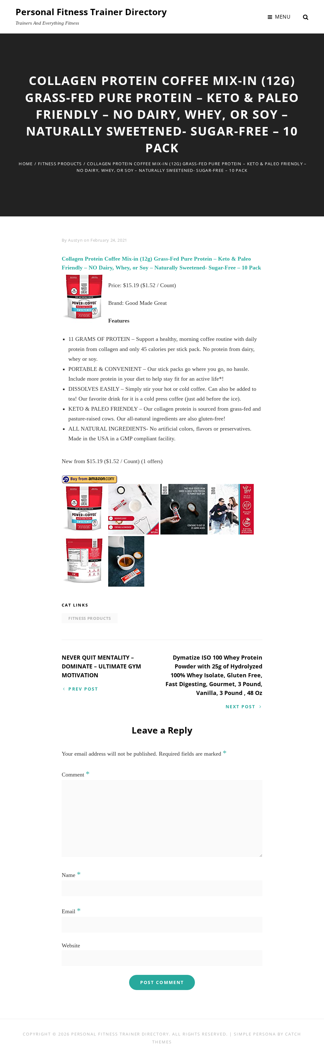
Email (71, 911)
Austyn (75, 240)
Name (71, 875)
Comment (76, 774)
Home (26, 163)
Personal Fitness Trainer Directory (91, 12)
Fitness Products (60, 163)
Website (71, 945)
